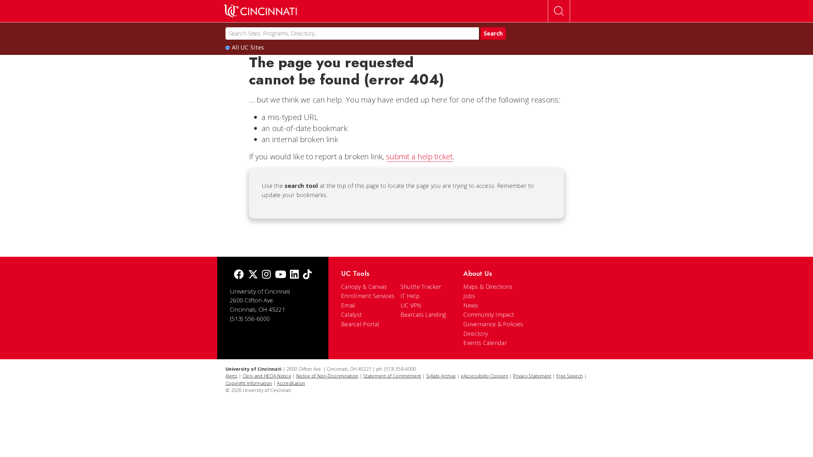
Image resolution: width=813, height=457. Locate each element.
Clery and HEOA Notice (267, 376)
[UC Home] (260, 11)
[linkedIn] (294, 275)
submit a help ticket (419, 156)
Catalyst (351, 314)
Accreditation (291, 383)
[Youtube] (280, 275)
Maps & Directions (487, 286)
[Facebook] (239, 275)
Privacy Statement (532, 376)
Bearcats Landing (423, 314)
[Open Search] (559, 11)
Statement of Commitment (392, 376)
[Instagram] (266, 275)
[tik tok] (307, 275)
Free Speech (569, 376)
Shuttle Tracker (420, 286)
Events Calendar (485, 343)
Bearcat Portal (360, 324)
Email (348, 305)
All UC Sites (248, 47)
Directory (475, 333)
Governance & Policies (493, 324)
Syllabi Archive (441, 376)
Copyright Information (248, 383)
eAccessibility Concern (484, 376)
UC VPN (410, 305)
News (470, 305)
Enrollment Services (368, 296)
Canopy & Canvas (364, 286)
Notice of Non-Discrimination (327, 376)
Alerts (231, 376)
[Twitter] (253, 275)
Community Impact (488, 314)
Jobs (469, 296)
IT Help (410, 296)
